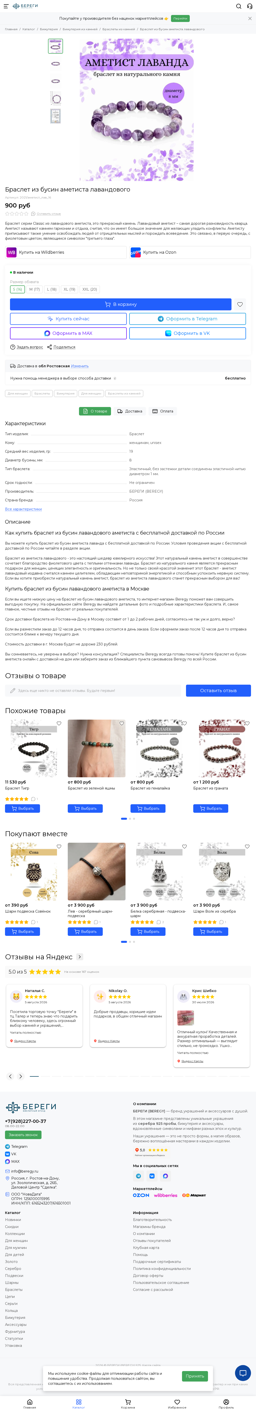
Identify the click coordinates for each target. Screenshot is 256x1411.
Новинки (13, 1219)
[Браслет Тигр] (34, 748)
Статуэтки (14, 1338)
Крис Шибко (204, 991)
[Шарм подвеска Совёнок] (34, 871)
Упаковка (13, 1345)
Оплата (166, 411)
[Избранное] (240, 304)
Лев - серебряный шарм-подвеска (90, 913)
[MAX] (165, 1176)
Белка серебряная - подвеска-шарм (158, 913)
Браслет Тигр (17, 788)
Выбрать (26, 808)
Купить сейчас (73, 319)
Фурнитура (15, 1331)
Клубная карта (146, 1247)
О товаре (99, 411)
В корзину (125, 304)
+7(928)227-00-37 (25, 1121)
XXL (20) (89, 289)
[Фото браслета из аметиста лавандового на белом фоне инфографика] (137, 110)
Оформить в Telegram (192, 319)
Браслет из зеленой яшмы (91, 788)
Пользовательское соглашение (161, 1282)
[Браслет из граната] (222, 748)
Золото (11, 1261)
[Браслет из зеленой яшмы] (97, 748)
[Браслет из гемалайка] (159, 748)
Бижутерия (49, 29)
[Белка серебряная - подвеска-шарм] (159, 871)
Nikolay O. (118, 991)
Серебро (13, 1268)
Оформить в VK (192, 333)
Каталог (28, 29)
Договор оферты (148, 1275)
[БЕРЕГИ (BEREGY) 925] (25, 6)
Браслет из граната (210, 788)
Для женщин (18, 393)
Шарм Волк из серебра (214, 911)
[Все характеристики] (23, 509)
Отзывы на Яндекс (38, 957)
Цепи (10, 1296)
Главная (11, 29)
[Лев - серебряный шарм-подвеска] (97, 871)
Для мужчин (16, 1247)
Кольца (11, 1310)
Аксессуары (15, 1324)
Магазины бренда (149, 1226)
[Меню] (6, 6)
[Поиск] (238, 6)
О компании (144, 1233)
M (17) (34, 289)
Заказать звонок (23, 1135)
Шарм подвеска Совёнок (28, 911)
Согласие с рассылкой (153, 1289)
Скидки (11, 1226)
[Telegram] (138, 1176)
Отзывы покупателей (152, 1240)
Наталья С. (35, 991)
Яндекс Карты (25, 1041)
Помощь (140, 1254)
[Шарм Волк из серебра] (222, 871)
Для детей (14, 1254)
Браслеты (42, 393)
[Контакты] (249, 6)
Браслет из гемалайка (150, 788)
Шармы (11, 1282)
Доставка (133, 411)
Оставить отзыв (218, 690)
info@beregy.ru (24, 1171)
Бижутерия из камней (80, 29)
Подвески (14, 1275)
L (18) (51, 289)
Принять (195, 1376)
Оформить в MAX (72, 333)
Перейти (180, 18)
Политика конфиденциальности (162, 1268)
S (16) (17, 289)
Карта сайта (151, 1365)
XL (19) (69, 289)
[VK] (152, 1176)
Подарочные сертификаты (157, 1261)
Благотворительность (152, 1219)
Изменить (79, 366)
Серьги (11, 1303)
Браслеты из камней (118, 29)
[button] (68, 109)
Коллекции (15, 1233)
